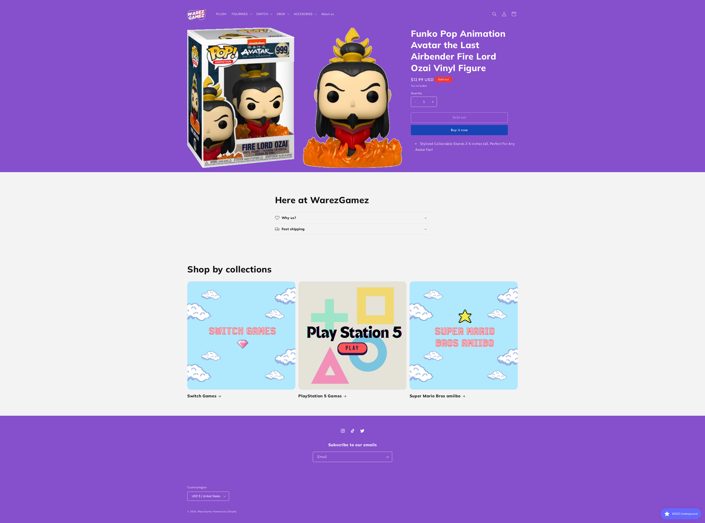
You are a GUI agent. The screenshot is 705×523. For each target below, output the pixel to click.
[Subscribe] (387, 457)
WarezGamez (205, 511)
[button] (241, 14)
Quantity (416, 93)
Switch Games (202, 395)
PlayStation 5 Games (320, 395)
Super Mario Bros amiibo (435, 395)
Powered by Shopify (225, 511)
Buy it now (459, 130)
